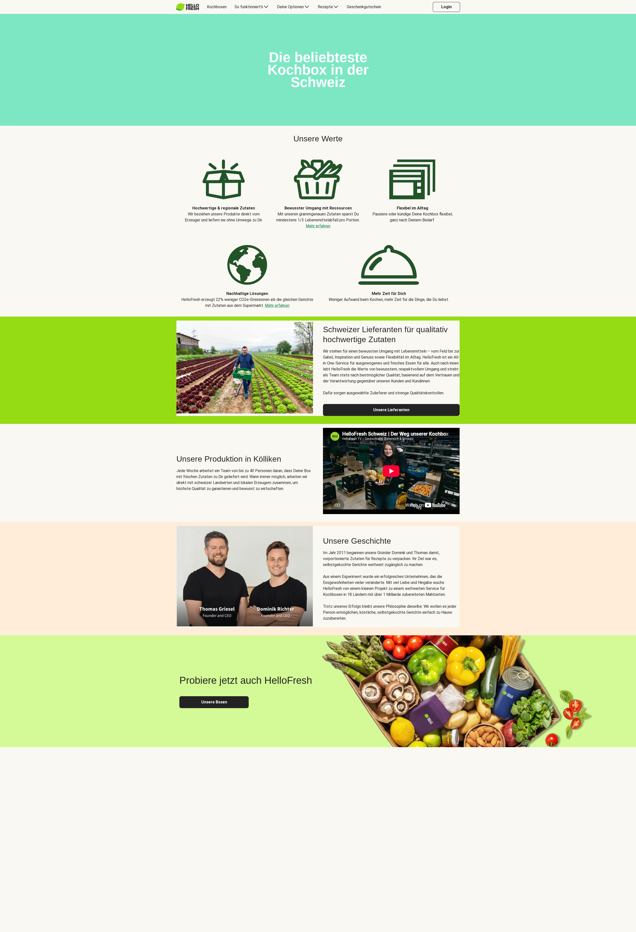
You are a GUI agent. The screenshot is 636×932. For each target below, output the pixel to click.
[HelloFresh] (187, 7)
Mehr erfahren (318, 226)
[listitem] (223, 190)
